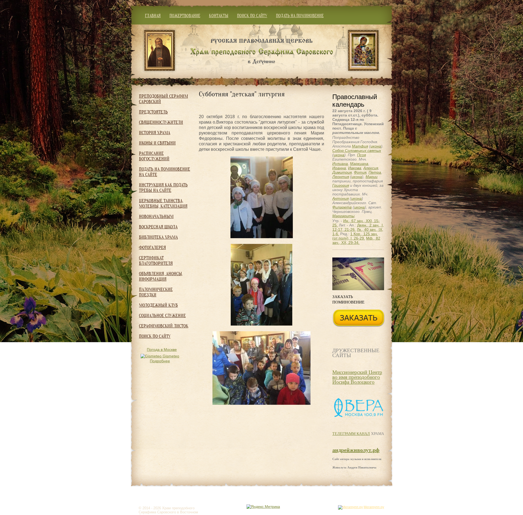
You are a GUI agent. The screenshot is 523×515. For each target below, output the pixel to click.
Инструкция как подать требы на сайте (163, 187)
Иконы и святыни (157, 143)
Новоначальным (156, 216)
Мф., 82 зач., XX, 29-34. (356, 240)
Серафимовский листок (163, 326)
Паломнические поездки (156, 292)
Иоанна (339, 168)
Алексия (370, 168)
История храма (154, 132)
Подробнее (160, 361)
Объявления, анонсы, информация (161, 276)
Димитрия (342, 172)
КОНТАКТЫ (218, 15)
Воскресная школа (158, 226)
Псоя (361, 155)
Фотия (360, 172)
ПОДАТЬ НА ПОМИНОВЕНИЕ (300, 15)
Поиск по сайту (155, 336)
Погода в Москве (162, 349)
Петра (375, 172)
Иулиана (340, 163)
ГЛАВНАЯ (153, 15)
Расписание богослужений (154, 156)
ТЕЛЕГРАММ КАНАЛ (351, 433)
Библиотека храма (158, 237)
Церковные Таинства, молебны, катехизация (163, 203)
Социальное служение (162, 315)
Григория (340, 185)
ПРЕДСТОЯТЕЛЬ (153, 112)
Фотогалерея (152, 247)
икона (375, 146)
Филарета (342, 207)
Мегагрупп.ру (374, 507)
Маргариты (343, 216)
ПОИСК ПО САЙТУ (252, 15)
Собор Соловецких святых (356, 150)
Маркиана (359, 163)
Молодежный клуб (158, 305)
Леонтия (340, 176)
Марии (372, 176)
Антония (340, 198)
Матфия (360, 146)
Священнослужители (161, 122)
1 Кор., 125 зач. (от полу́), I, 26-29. (355, 236)
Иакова (354, 168)
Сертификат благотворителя (156, 260)
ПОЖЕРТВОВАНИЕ (184, 15)
